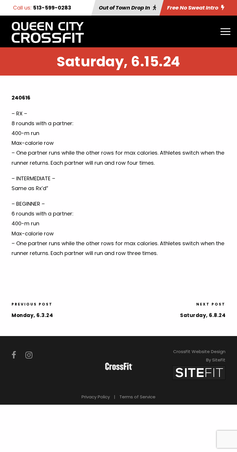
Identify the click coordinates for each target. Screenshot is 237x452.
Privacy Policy (96, 397)
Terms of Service (137, 397)
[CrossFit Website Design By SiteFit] (198, 372)
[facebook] (14, 355)
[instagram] (28, 355)
